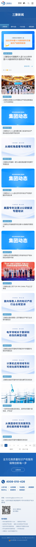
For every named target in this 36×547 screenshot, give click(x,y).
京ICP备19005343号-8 (28, 538)
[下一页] (34, 445)
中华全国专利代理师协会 (8, 528)
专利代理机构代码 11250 (8, 521)
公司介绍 (4, 487)
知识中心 (4, 490)
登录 (20, 3)
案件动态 (13, 26)
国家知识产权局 (21, 521)
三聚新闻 (4, 26)
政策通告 (31, 26)
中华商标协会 (20, 528)
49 (30, 445)
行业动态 (22, 26)
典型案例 (31, 487)
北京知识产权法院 (7, 524)
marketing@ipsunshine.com (14, 498)
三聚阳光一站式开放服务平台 (9, 531)
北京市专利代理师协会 (8, 526)
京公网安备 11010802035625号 (18, 540)
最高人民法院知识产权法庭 (21, 524)
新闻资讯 (13, 490)
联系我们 (22, 490)
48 (26, 445)
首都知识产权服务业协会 (22, 526)
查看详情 (26, 66)
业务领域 (13, 487)
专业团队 (22, 487)
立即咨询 (18, 470)
